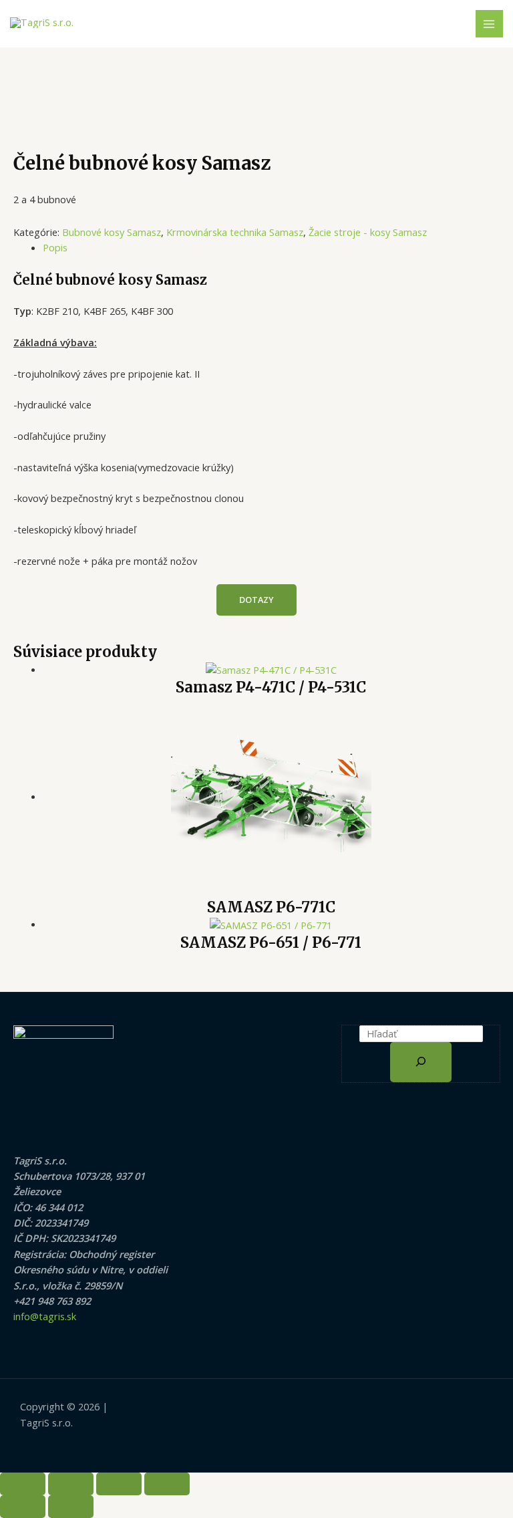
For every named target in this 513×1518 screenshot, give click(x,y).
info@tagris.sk (44, 1316)
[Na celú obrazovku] (71, 1484)
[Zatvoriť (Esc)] (167, 1484)
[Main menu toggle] (490, 24)
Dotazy (256, 600)
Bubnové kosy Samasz (111, 232)
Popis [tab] (55, 247)
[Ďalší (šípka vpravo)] (71, 1506)
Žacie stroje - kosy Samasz (368, 232)
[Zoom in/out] (22, 1484)
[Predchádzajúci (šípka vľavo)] (22, 1506)
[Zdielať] (119, 1484)
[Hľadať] (421, 1062)
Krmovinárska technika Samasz (234, 232)
